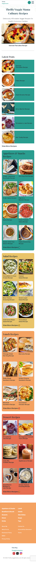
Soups (20, 518)
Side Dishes (22, 515)
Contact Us (21, 526)
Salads (20, 511)
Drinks (4, 521)
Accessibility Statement (25, 529)
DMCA (3, 535)
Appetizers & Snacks (8, 508)
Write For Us (5, 529)
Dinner (4, 518)
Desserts (4, 515)
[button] (33, 32)
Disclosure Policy (7, 532)
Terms (20, 532)
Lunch (20, 508)
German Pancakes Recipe (18, 45)
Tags (19, 521)
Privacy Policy (6, 539)
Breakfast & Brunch (8, 511)
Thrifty (5, 2)
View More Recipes (9, 146)
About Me (4, 526)
